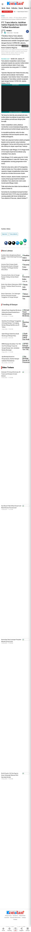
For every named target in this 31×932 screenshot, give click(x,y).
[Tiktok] (24, 923)
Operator (4, 234)
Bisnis (8, 8)
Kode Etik (7, 917)
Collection (14, 8)
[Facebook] (6, 923)
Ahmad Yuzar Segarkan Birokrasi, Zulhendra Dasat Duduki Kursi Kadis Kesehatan (11, 312)
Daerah (21, 8)
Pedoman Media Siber (15, 917)
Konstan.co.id (5, 59)
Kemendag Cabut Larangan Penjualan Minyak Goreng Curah (11, 640)
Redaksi (9, 31)
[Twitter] (11, 923)
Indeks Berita (22, 915)
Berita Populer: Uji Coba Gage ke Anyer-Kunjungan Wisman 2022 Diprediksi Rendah (9, 775)
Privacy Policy (8, 915)
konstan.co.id (4, 18)
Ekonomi (26, 8)
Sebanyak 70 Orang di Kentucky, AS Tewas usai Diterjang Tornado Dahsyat (10, 374)
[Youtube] (19, 923)
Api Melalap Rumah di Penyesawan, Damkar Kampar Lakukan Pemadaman (10, 359)
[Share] (27, 31)
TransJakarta (13, 234)
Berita (3, 8)
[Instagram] (15, 923)
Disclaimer (15, 915)
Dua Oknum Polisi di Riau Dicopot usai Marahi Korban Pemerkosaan (11, 507)
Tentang (24, 917)
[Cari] (28, 4)
